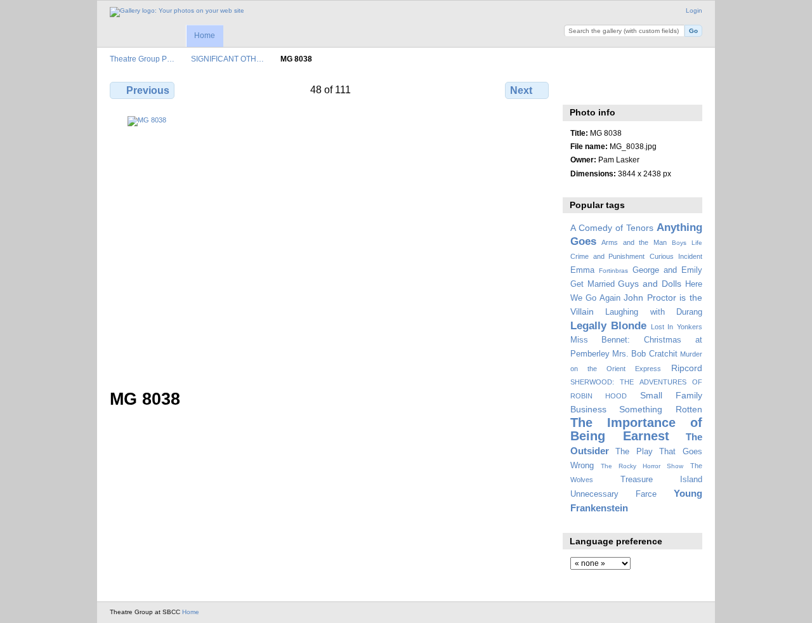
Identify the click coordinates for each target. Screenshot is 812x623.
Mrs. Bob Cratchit (645, 354)
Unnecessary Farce (613, 494)
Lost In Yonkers (676, 327)
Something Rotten (660, 409)
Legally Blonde (608, 326)
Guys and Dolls (649, 284)
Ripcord (686, 368)
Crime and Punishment (607, 256)
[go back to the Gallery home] (177, 12)
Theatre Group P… (142, 59)
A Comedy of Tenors (611, 228)
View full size (577, 89)
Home (204, 35)
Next (521, 90)
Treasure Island (661, 479)
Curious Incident (676, 256)
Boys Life (687, 242)
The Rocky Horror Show (642, 465)
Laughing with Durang (653, 312)
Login (694, 10)
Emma (582, 270)
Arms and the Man (634, 242)
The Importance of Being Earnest (636, 429)
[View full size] (330, 245)
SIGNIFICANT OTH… (227, 59)
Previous (147, 90)
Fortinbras (613, 270)
